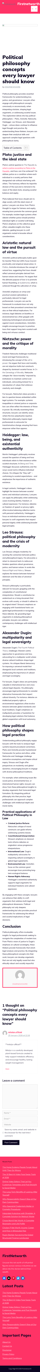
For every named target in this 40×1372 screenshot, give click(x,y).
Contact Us (7, 1346)
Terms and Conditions (12, 1358)
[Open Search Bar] (32, 9)
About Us (6, 1342)
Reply (7, 1069)
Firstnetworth (28, 4)
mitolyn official (15, 1032)
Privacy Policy (8, 1354)
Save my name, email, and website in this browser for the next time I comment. (20, 1132)
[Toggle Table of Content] (25, 147)
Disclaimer (7, 1350)
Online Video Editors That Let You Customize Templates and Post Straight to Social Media (19, 1184)
